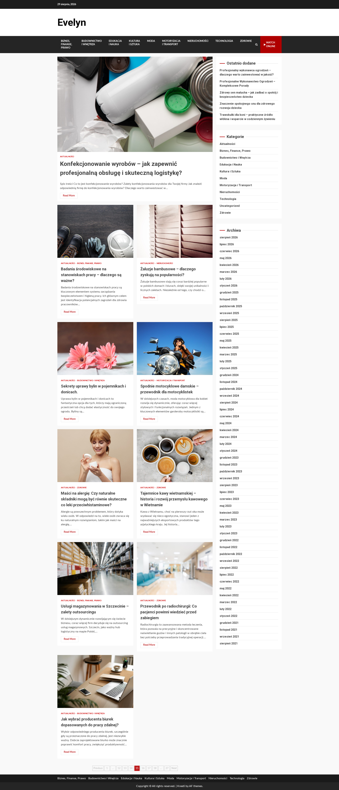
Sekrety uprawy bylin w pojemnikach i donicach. (95, 348)
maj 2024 (225, 423)
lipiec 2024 (227, 409)
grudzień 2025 (229, 292)
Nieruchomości (198, 41)
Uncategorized (230, 206)
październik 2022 (231, 554)
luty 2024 (225, 444)
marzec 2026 (228, 272)
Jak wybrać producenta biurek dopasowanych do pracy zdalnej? (95, 681)
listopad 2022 (228, 547)
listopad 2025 (228, 299)
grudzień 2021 (229, 622)
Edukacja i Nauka (115, 43)
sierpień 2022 (229, 567)
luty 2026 (225, 278)
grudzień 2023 (229, 457)
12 (119, 768)
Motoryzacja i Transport (171, 43)
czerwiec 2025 (229, 333)
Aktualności (67, 157)
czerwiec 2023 (229, 499)
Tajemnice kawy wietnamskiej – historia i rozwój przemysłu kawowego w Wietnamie (175, 455)
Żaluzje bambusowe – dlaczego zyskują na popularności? (175, 231)
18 (155, 768)
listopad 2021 (228, 629)
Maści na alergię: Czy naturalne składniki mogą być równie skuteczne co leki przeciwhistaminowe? (95, 455)
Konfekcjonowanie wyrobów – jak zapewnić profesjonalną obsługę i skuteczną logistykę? (135, 104)
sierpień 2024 (229, 402)
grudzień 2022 (229, 540)
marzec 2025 (228, 354)
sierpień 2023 (229, 485)
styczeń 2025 (228, 368)
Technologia (224, 41)
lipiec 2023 (227, 492)
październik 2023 (231, 471)
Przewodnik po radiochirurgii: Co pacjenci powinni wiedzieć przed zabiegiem (175, 568)
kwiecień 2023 (229, 512)
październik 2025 (231, 306)
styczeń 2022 (228, 616)
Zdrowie (246, 41)
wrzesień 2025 (229, 313)
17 (149, 768)
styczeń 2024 (228, 450)
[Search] (256, 44)
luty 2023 (225, 526)
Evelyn (71, 22)
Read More (69, 195)
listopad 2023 (228, 464)
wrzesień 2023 (229, 478)
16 (143, 768)
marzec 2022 (228, 602)
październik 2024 (231, 389)
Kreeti (181, 786)
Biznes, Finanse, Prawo (66, 44)
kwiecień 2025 (229, 347)
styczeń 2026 (228, 285)
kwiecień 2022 (229, 595)
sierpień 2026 (229, 237)
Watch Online (270, 44)
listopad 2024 (228, 382)
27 (167, 768)
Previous (98, 768)
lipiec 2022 (227, 574)
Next (174, 768)
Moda (151, 41)
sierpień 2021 (229, 643)
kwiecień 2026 (229, 265)
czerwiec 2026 (229, 251)
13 (125, 768)
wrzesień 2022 (229, 561)
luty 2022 (225, 609)
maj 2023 (225, 505)
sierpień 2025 (229, 320)
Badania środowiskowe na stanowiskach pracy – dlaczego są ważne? (95, 231)
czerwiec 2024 (229, 416)
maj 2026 (225, 258)
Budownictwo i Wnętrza (92, 43)
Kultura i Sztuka (134, 43)
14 (131, 768)
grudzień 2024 (229, 375)
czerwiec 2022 (229, 581)
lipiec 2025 (227, 327)
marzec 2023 (228, 519)
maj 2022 (225, 588)
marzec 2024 (228, 437)
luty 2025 (225, 361)
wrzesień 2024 (229, 395)
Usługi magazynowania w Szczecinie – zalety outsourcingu (95, 568)
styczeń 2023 (228, 533)
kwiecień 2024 (229, 430)
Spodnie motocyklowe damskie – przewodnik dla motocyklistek (175, 348)
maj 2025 (225, 340)
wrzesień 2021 (229, 636)
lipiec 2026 (227, 244)
